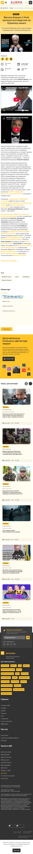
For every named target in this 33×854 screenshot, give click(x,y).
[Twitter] (6, 59)
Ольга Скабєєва (6, 677)
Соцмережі (4, 719)
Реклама (4, 741)
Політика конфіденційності (10, 738)
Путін (17, 673)
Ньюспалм (4, 778)
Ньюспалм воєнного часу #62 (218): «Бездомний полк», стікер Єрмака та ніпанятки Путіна (12, 611)
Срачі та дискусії (6, 721)
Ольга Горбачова (8, 251)
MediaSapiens (5, 755)
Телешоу (3, 713)
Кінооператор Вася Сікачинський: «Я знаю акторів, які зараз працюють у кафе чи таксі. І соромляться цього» (13, 415)
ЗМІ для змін (5, 760)
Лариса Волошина (6, 693)
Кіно (2, 716)
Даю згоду (16, 850)
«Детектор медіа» (9, 261)
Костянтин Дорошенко (11, 239)
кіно (20, 665)
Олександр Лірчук (9, 247)
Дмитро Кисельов (24, 677)
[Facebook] (2, 59)
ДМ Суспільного (6, 757)
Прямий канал (6, 277)
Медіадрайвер (5, 765)
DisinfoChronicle (6, 762)
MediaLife (5, 8)
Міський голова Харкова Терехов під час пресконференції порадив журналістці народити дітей (12, 571)
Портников (17, 685)
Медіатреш (4, 724)
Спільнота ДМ (9, 359)
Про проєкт (4, 735)
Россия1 (19, 669)
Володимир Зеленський (8, 669)
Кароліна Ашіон (25, 245)
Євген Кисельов (8, 233)
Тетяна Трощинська (7, 685)
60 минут (23, 681)
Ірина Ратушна (19, 255)
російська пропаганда (7, 673)
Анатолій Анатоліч (9, 253)
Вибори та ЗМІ (5, 770)
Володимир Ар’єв (14, 237)
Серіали (3, 708)
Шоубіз (3, 711)
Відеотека (4, 768)
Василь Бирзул (7, 280)
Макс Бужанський (19, 689)
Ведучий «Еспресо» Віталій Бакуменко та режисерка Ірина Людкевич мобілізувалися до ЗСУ (13, 492)
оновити (4, 293)
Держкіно (26, 665)
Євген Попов (15, 681)
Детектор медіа (6, 752)
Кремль (15, 677)
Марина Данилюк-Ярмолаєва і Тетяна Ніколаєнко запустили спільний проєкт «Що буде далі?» (12, 453)
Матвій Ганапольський (18, 232)
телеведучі (25, 277)
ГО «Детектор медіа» (8, 776)
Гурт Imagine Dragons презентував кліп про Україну (11, 531)
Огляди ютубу (5, 705)
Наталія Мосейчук (6, 689)
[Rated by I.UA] (12, 826)
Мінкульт (13, 665)
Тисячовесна (5, 665)
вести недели (5, 681)
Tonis (16, 277)
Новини (11, 8)
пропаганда (25, 673)
